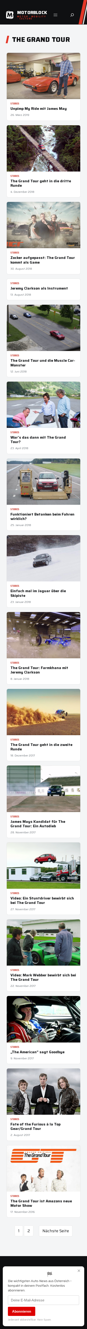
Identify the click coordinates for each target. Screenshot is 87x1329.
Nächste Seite (55, 1231)
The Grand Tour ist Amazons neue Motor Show (41, 1203)
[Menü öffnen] (55, 15)
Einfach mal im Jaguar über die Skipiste (38, 593)
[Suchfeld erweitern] (72, 15)
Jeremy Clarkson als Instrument (39, 288)
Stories (14, 104)
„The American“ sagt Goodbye (37, 1052)
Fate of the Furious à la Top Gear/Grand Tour (35, 1126)
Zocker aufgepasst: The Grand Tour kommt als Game (42, 259)
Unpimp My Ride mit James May (38, 108)
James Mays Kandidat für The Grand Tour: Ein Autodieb (37, 823)
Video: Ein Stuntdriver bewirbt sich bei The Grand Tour (42, 900)
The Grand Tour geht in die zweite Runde (41, 746)
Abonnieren (21, 1311)
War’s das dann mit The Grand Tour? (38, 439)
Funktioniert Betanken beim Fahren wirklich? (42, 516)
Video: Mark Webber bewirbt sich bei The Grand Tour (43, 977)
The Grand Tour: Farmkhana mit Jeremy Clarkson (39, 670)
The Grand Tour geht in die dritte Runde (40, 183)
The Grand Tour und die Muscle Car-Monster (42, 362)
